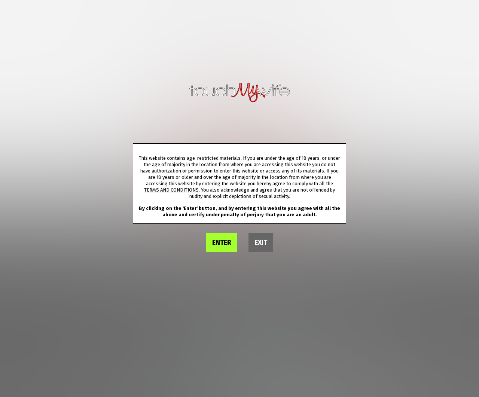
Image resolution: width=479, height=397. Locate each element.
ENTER (221, 242)
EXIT (260, 242)
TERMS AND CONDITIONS (171, 190)
